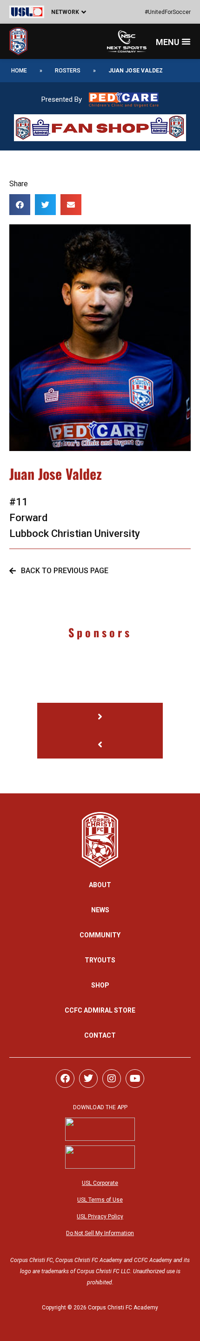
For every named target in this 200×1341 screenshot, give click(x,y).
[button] (60, 12)
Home (19, 70)
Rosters (67, 70)
